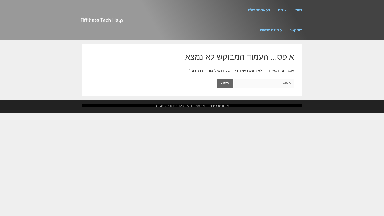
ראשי (298, 10)
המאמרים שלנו (259, 10)
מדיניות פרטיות (271, 30)
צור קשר (296, 30)
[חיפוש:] (263, 83)
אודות (282, 10)
